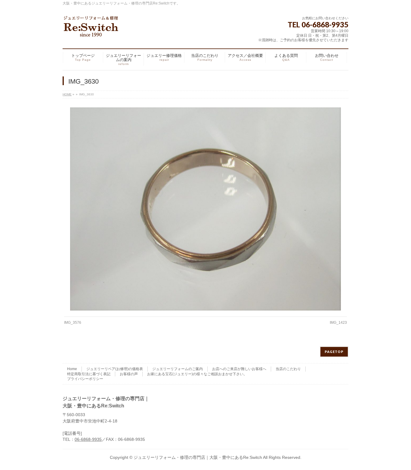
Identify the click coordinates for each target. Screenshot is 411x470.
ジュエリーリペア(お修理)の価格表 (114, 369)
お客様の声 (129, 374)
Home (72, 369)
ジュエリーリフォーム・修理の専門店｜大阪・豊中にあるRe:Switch (198, 457)
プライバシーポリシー (85, 379)
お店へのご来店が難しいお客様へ (239, 369)
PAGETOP (334, 352)
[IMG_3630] (206, 209)
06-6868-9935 (88, 439)
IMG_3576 (72, 322)
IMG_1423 (338, 322)
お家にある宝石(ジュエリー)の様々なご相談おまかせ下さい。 (197, 374)
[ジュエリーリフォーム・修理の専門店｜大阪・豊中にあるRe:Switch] (91, 30)
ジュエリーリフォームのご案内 (177, 369)
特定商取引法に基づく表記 (88, 374)
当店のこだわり (288, 369)
